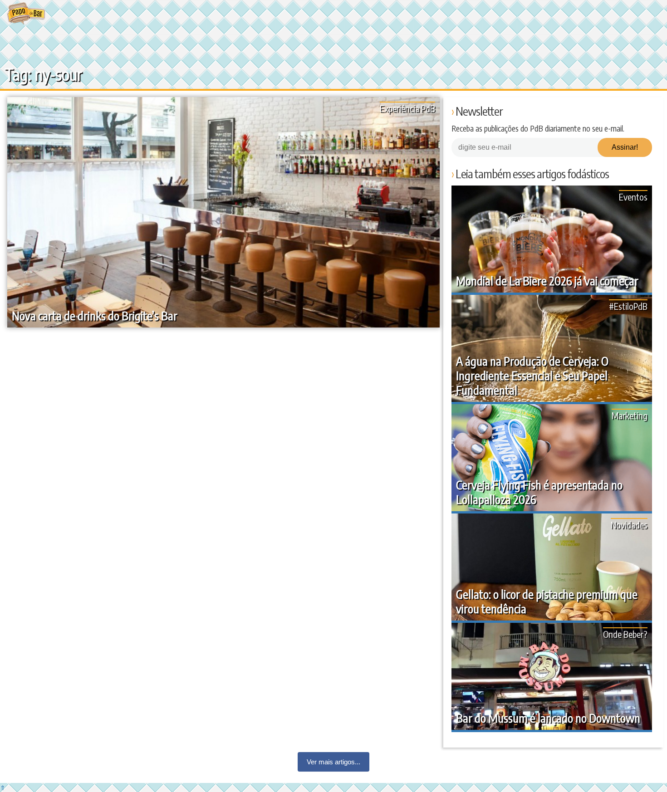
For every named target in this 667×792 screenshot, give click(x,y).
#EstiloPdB (628, 306)
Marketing (629, 415)
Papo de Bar (26, 13)
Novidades (629, 524)
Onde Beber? (625, 634)
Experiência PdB (407, 108)
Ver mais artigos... (333, 762)
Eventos (633, 196)
